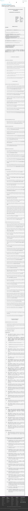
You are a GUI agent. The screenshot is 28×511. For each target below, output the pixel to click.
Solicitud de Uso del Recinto (12, 505)
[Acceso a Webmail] (23, 2)
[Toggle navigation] (9, 2)
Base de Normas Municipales (17, 500)
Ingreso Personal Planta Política (3, 503)
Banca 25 (22, 498)
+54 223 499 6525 (16, 509)
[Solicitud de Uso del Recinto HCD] (16, 2)
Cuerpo (2, 498)
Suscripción (12, 498)
